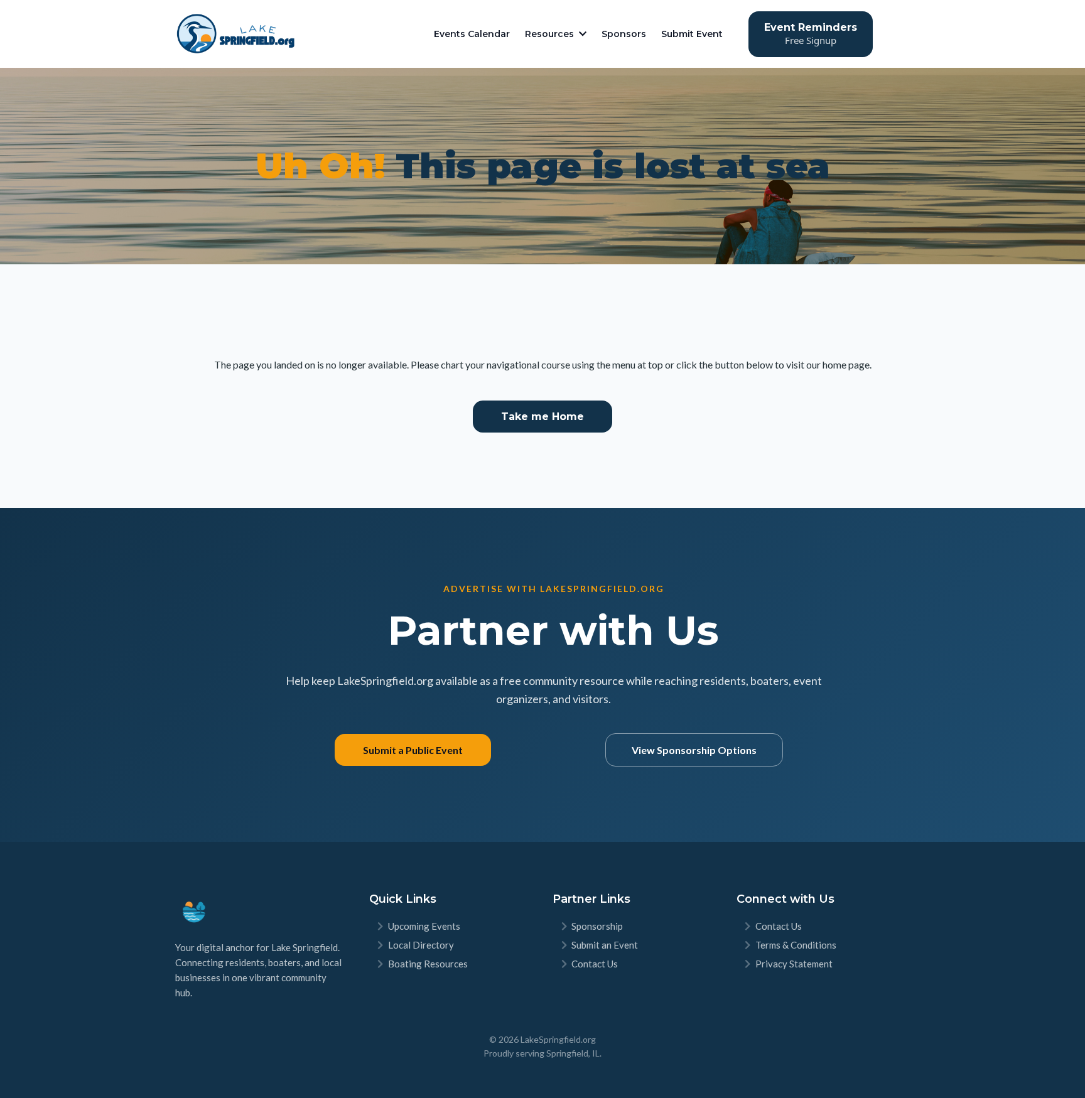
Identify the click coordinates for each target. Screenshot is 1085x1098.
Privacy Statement (794, 963)
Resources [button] (550, 34)
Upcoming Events (424, 926)
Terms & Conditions (795, 944)
